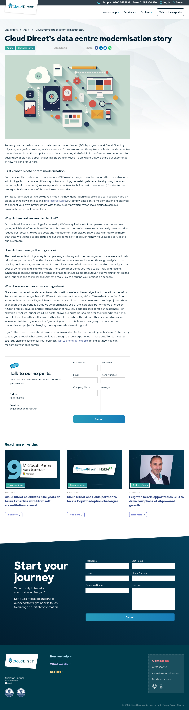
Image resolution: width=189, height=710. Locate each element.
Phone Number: (109, 375)
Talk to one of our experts (73, 340)
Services (129, 12)
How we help (109, 12)
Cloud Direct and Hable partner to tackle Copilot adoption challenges (92, 499)
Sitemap (180, 705)
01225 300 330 (159, 667)
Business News (25, 48)
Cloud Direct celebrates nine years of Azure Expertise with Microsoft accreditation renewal (32, 501)
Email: (76, 375)
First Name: (79, 362)
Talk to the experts (170, 12)
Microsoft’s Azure (55, 200)
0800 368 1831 (17, 398)
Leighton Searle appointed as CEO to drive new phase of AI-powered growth (156, 501)
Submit (99, 419)
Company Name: (82, 387)
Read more (12, 514)
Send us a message (162, 679)
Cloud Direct (11, 29)
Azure (26, 29)
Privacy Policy (168, 705)
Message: (105, 387)
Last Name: (106, 362)
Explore (145, 12)
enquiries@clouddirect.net (23, 408)
